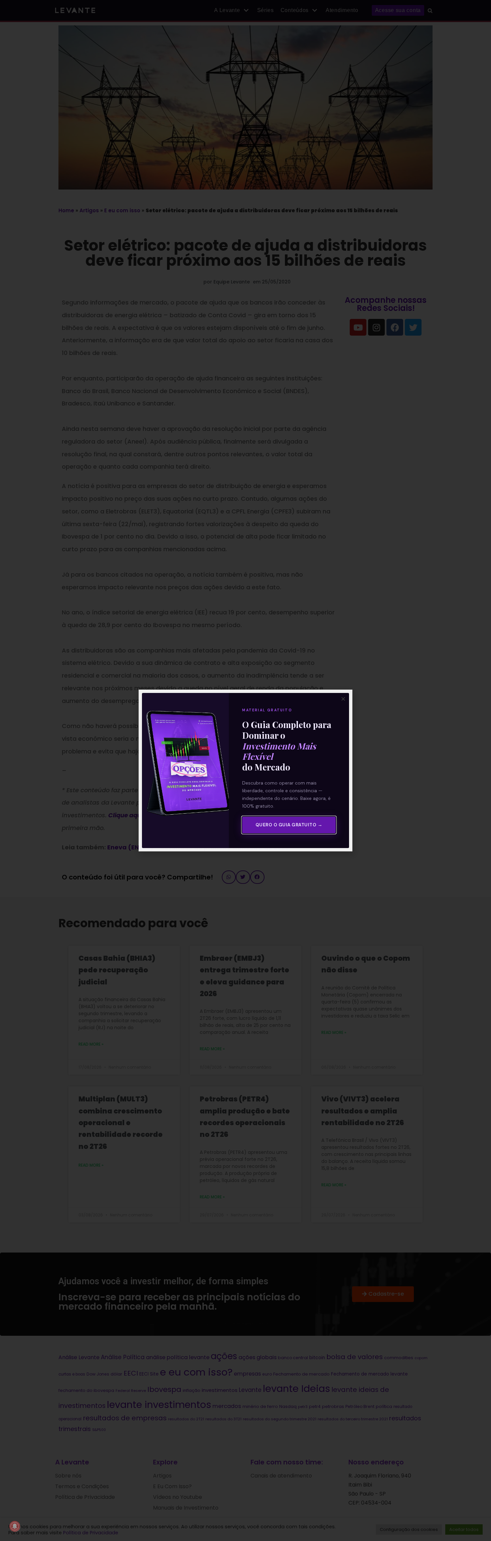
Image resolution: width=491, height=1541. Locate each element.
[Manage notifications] (14, 1526)
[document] (245, 770)
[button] (343, 698)
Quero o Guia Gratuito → (289, 825)
